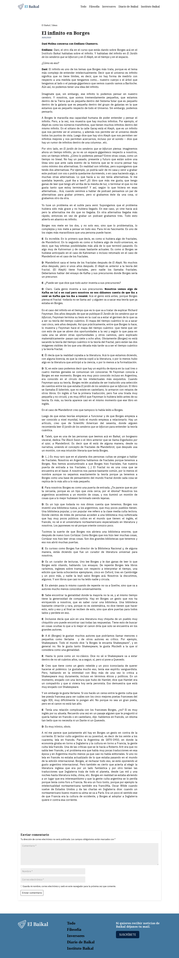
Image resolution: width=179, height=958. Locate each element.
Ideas (54, 25)
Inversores (109, 6)
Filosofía (94, 6)
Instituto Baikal (150, 6)
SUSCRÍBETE (127, 934)
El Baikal (46, 25)
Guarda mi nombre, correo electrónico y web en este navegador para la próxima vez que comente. (69, 886)
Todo (83, 6)
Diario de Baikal (128, 6)
